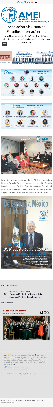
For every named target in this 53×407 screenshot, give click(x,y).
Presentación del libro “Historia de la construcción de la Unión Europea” (26, 295)
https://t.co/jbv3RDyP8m (18, 367)
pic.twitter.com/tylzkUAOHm (17, 369)
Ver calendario (7, 302)
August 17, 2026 (39, 373)
